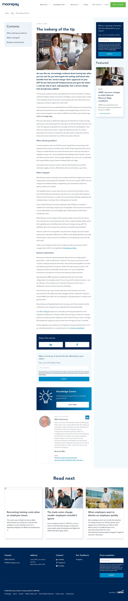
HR (40, 312)
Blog (12, 13)
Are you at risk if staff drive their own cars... (69, 460)
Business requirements (15, 42)
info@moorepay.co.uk (11, 563)
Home (7, 13)
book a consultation (77, 328)
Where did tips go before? (17, 33)
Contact (21, 594)
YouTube (61, 566)
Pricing (86, 4)
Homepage (7, 594)
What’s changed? (13, 38)
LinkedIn (61, 559)
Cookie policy (70, 594)
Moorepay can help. (70, 248)
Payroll (47, 312)
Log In (106, 4)
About (15, 594)
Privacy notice (60, 594)
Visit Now (72, 404)
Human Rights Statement (46, 594)
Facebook (61, 563)
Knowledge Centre (59, 4)
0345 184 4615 (97, 4)
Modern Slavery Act (31, 594)
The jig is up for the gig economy (65, 458)
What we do (43, 4)
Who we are (74, 4)
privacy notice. (42, 374)
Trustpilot (79, 559)
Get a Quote (118, 4)
